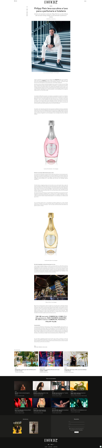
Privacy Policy (50, 446)
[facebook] (27, 8)
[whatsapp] (27, 14)
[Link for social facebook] (50, 444)
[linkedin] (27, 11)
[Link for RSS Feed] (53, 444)
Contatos (46, 446)
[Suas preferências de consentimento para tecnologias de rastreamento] (100, 446)
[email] (27, 7)
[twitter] (27, 13)
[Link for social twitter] (48, 444)
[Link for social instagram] (51, 444)
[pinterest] (27, 10)
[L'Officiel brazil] (51, 2)
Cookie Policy (55, 446)
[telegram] (27, 15)
